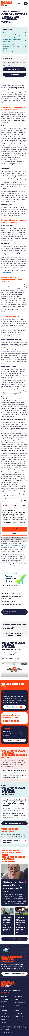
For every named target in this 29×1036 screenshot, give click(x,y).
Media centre (4, 1019)
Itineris (10, 1032)
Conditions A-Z (16, 11)
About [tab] (23, 505)
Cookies (17, 1019)
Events (16, 999)
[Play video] (14, 669)
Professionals (5, 1007)
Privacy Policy (18, 1013)
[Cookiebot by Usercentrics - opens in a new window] (21, 501)
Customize (13, 533)
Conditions (5, 11)
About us (3, 1013)
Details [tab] (14, 505)
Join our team (5, 1016)
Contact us (4, 1022)
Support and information (4, 1000)
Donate (17, 1005)
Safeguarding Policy (20, 1016)
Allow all (14, 528)
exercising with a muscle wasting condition (14, 545)
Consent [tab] (5, 505)
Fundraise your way (20, 1002)
